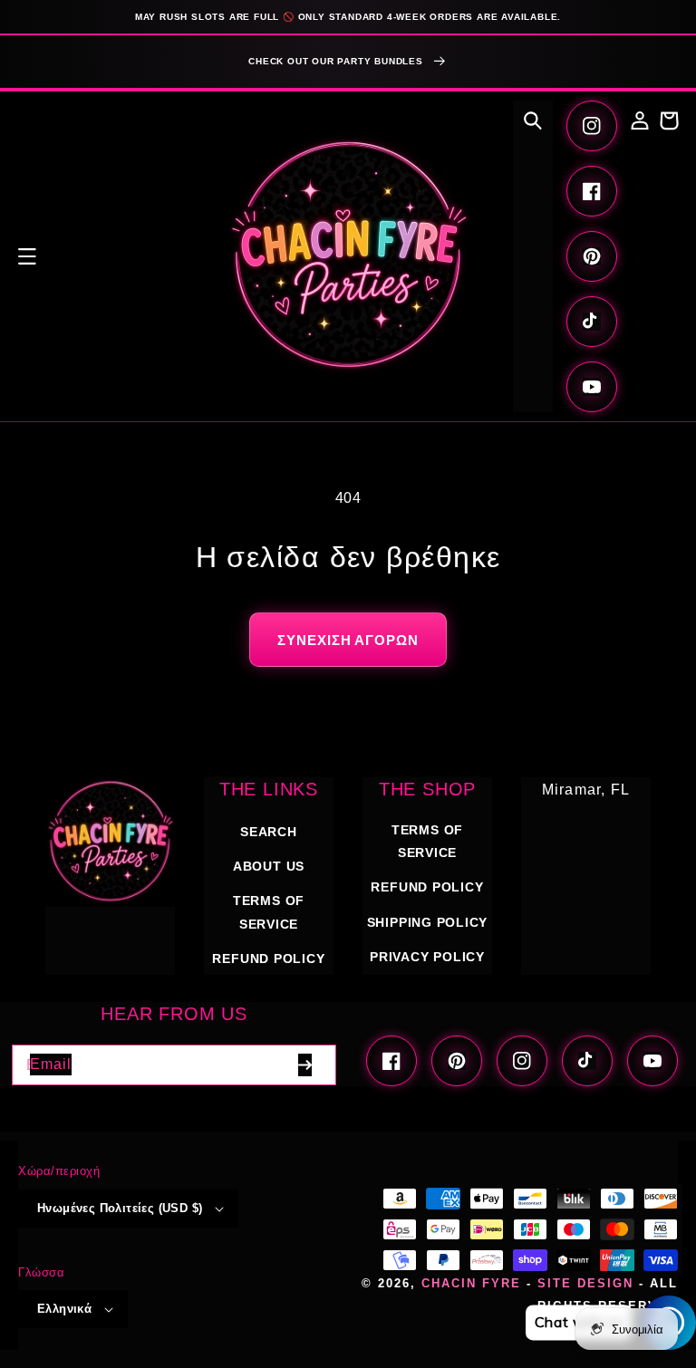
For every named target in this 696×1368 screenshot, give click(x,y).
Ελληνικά (64, 1308)
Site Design (585, 1283)
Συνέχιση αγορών (348, 639)
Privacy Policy (427, 956)
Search (268, 831)
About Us (268, 866)
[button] (27, 256)
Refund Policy (427, 887)
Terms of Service (268, 911)
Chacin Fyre (471, 1283)
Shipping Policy (427, 922)
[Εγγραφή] (304, 1065)
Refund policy (268, 958)
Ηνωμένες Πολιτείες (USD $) (119, 1208)
